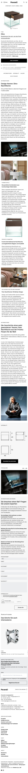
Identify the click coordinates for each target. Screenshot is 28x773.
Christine (3, 652)
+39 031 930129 (6, 698)
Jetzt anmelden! (14, 60)
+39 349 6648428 (8, 699)
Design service (5, 720)
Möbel (17, 5)
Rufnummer (4, 576)
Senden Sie (21, 607)
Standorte (4, 752)
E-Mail (3, 571)
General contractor (6, 722)
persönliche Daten (13, 596)
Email (2, 672)
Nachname (4, 566)
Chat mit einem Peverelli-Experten (13, 68)
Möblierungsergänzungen (8, 743)
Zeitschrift (4, 732)
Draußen (3, 745)
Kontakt (3, 754)
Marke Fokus (4, 734)
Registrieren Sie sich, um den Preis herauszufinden (11, 37)
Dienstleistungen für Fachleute (9, 723)
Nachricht (4, 581)
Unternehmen (4, 756)
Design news (4, 729)
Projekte (3, 718)
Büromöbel (4, 742)
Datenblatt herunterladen (9, 461)
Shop (13, 5)
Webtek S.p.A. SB (17, 767)
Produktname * (5, 556)
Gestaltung (4, 731)
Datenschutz (4, 593)
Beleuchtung (4, 747)
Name (2, 561)
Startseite (8, 5)
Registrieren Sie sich (14, 682)
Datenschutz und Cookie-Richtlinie (9, 764)
